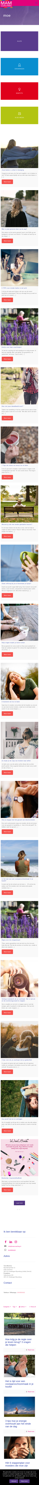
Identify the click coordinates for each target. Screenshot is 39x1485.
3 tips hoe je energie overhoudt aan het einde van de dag (18, 1424)
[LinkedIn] (11, 1241)
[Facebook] (6, 1241)
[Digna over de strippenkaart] (19, 919)
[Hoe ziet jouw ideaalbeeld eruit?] (19, 385)
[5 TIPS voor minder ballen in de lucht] (19, 267)
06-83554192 (21, 1292)
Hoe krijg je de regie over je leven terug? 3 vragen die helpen (18, 1342)
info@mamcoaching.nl (14, 1246)
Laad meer (19, 1203)
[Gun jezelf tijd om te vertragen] (19, 1098)
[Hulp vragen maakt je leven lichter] (19, 622)
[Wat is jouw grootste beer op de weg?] (19, 208)
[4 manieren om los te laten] (19, 681)
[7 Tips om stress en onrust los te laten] (19, 444)
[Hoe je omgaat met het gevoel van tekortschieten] (19, 799)
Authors (22, 1306)
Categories (6, 1306)
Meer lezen (7, 182)
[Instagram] (16, 1241)
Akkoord (13, 1481)
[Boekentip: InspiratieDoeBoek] (19, 1157)
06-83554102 (12, 1250)
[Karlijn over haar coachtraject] (19, 326)
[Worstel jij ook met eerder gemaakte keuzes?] (19, 503)
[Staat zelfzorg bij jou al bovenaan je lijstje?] (19, 563)
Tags (14, 1306)
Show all (33, 1306)
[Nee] (37, 1477)
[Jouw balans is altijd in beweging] (19, 149)
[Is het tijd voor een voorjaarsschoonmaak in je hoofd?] (19, 858)
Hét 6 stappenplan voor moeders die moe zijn (17, 1464)
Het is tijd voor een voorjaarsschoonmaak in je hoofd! (19, 1384)
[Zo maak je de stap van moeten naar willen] (19, 740)
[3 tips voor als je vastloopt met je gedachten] (19, 1039)
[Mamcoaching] (6, 3)
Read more (31, 1350)
